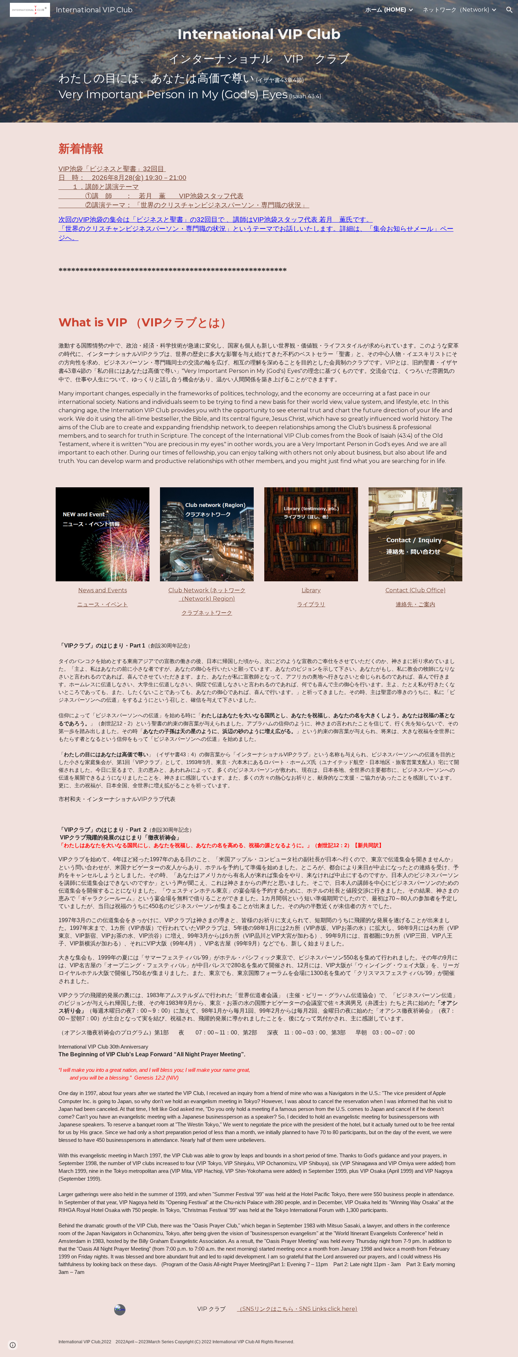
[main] (259, 61)
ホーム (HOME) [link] (385, 9)
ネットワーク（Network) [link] (456, 9)
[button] (509, 9)
